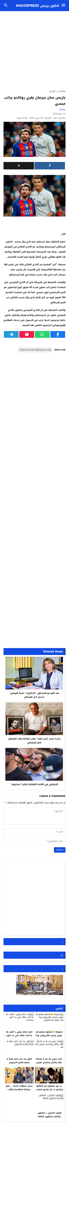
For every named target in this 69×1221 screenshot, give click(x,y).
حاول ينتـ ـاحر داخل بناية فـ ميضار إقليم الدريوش (19, 1060)
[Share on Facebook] (57, 334)
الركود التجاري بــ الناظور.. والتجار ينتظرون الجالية (49, 1114)
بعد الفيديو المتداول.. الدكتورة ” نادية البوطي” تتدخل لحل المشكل (34, 695)
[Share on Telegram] (11, 334)
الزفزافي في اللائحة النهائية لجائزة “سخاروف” (34, 784)
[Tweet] (19, 165)
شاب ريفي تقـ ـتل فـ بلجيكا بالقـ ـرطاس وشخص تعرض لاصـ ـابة (49, 1062)
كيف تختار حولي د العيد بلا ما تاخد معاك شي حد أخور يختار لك (19, 1035)
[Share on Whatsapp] (42, 334)
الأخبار (52, 91)
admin (62, 109)
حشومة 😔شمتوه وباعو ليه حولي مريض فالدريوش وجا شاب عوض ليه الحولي (49, 1035)
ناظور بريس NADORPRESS (37, 5)
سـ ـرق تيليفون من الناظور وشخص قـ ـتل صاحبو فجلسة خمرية (49, 1089)
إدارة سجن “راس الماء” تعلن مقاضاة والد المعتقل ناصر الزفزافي (34, 741)
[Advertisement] (34, 49)
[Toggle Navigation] (64, 5)
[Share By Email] (26, 334)
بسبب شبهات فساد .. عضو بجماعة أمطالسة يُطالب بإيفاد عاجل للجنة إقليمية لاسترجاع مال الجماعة (19, 1091)
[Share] (49, 165)
